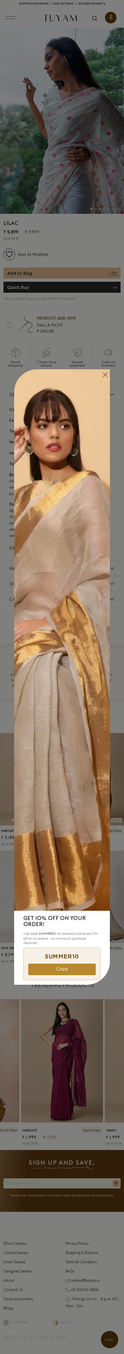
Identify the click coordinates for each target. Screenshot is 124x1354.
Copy (62, 969)
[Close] (105, 374)
